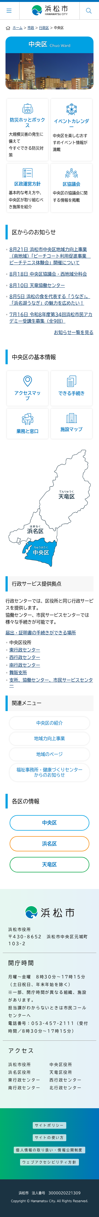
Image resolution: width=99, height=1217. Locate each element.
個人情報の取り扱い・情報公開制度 (49, 1150)
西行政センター (24, 657)
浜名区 (49, 843)
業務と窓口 (27, 431)
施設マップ (71, 429)
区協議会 (71, 184)
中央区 (49, 822)
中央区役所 (61, 1064)
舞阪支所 (18, 672)
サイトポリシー (49, 1125)
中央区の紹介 (49, 723)
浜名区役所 (19, 1072)
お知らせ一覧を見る (74, 332)
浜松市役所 (19, 1064)
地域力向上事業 (49, 738)
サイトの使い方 (49, 1137)
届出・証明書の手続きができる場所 (41, 633)
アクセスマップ (27, 396)
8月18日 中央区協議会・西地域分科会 (48, 274)
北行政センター (66, 1088)
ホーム (18, 27)
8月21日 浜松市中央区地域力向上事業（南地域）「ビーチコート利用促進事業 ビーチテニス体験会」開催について (50, 256)
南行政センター (24, 665)
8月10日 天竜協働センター (37, 285)
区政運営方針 (27, 184)
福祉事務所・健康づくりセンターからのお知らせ (49, 772)
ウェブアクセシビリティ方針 (49, 1162)
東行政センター (24, 650)
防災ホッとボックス (27, 122)
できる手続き (71, 393)
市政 (31, 27)
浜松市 (49, 10)
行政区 (44, 27)
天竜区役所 (61, 1072)
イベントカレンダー (71, 124)
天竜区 (49, 864)
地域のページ (49, 754)
